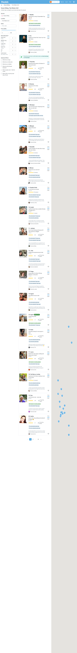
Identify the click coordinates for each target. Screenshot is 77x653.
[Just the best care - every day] (34, 403)
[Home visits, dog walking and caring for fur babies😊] (34, 425)
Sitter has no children (7, 64)
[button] (63, 413)
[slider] (1, 30)
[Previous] (28, 439)
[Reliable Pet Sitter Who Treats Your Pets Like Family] (34, 44)
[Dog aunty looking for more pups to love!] (34, 338)
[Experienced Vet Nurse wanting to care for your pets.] (34, 382)
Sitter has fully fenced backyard (7, 67)
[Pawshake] (5, 2)
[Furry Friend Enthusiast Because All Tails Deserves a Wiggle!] (34, 237)
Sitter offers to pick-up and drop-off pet (8, 74)
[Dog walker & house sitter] (34, 302)
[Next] (41, 439)
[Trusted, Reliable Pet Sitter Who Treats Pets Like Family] (34, 155)
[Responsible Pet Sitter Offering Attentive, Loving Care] (34, 280)
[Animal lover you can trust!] (34, 175)
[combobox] (8, 16)
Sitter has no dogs (6, 59)
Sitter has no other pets (8, 62)
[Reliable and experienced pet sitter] (34, 259)
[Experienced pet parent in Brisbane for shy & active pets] (34, 70)
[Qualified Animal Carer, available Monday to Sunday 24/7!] (34, 215)
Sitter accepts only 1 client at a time (9, 70)
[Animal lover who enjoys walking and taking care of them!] (34, 360)
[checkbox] (1, 59)
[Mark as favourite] (48, 31)
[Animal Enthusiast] (34, 134)
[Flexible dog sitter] (34, 320)
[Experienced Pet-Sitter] (34, 92)
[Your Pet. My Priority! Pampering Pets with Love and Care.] (34, 113)
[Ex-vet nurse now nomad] (34, 195)
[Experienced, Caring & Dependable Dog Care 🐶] (34, 23)
